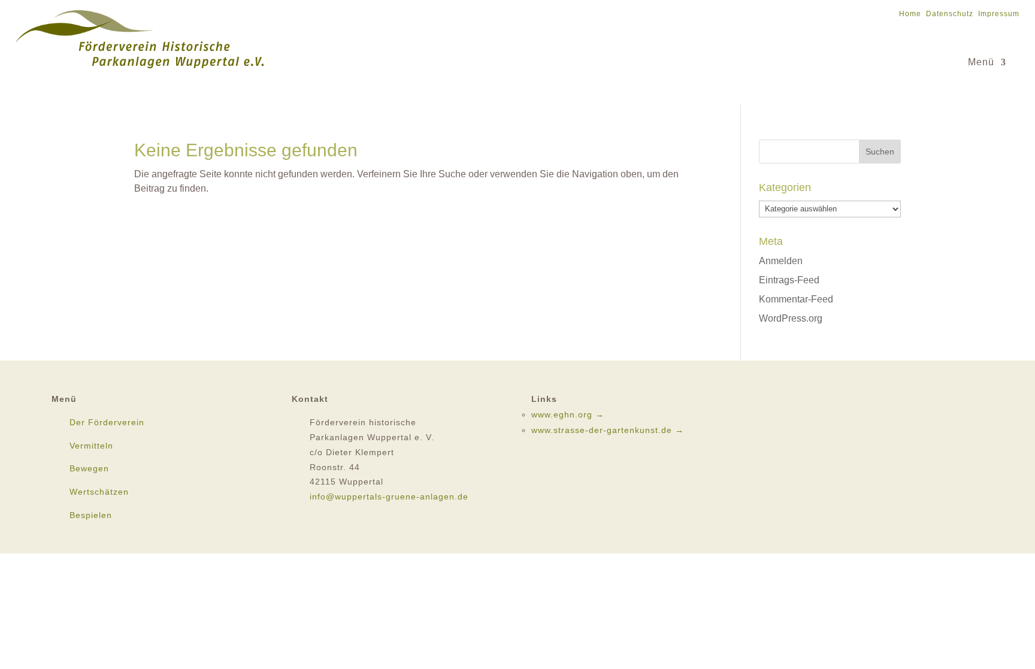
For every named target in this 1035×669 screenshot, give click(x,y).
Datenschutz (949, 14)
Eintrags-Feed (789, 280)
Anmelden (781, 261)
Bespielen (90, 515)
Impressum (998, 14)
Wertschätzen (99, 492)
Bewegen (89, 468)
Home (910, 14)
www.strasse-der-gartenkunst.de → (607, 430)
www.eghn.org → (567, 414)
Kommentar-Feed (796, 299)
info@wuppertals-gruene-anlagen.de (389, 496)
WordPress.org (790, 318)
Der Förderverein (106, 422)
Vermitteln (91, 445)
